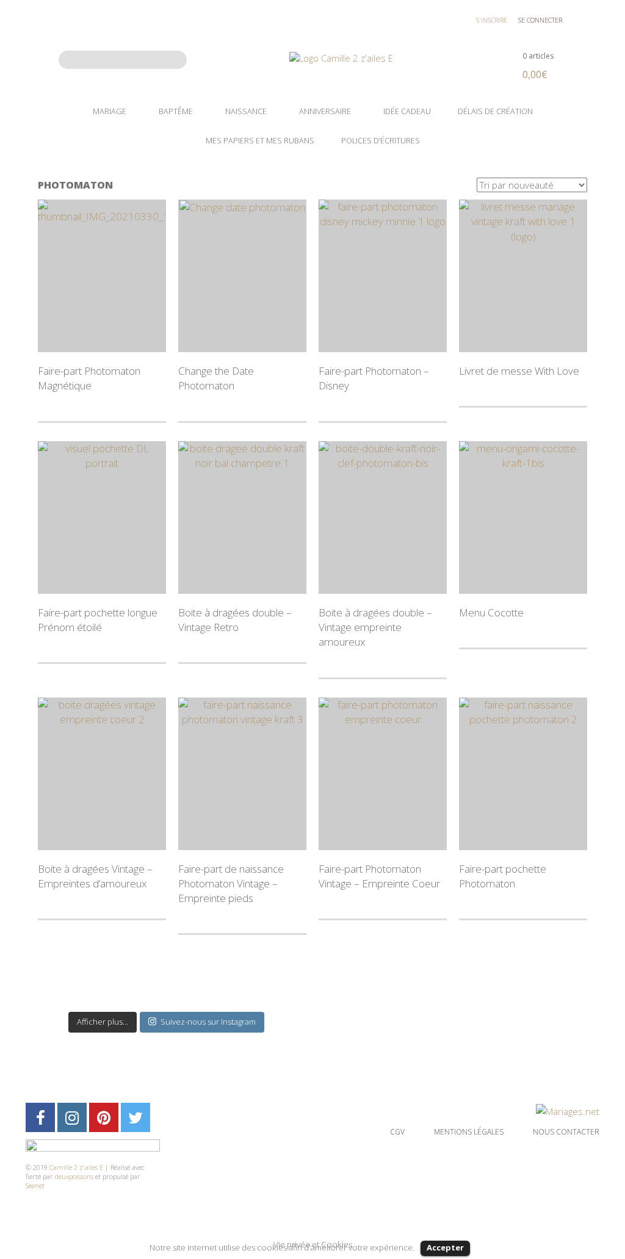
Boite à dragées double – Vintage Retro (235, 619)
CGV (397, 1132)
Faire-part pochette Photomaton (502, 876)
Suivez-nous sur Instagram (208, 1021)
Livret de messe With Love (519, 371)
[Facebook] (40, 1117)
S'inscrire (491, 19)
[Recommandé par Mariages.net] (567, 1110)
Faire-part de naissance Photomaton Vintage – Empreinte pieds (231, 884)
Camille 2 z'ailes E (76, 1167)
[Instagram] (72, 1117)
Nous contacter (566, 1132)
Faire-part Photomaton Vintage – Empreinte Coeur (379, 876)
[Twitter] (135, 1117)
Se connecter (540, 19)
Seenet (35, 1185)
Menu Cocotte (491, 612)
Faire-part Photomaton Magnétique (89, 378)
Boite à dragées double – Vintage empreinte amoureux (375, 627)
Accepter (445, 1247)
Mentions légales (469, 1132)
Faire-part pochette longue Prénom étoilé (97, 619)
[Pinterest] (103, 1117)
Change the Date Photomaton (216, 378)
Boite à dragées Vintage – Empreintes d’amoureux (95, 876)
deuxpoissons (74, 1176)
